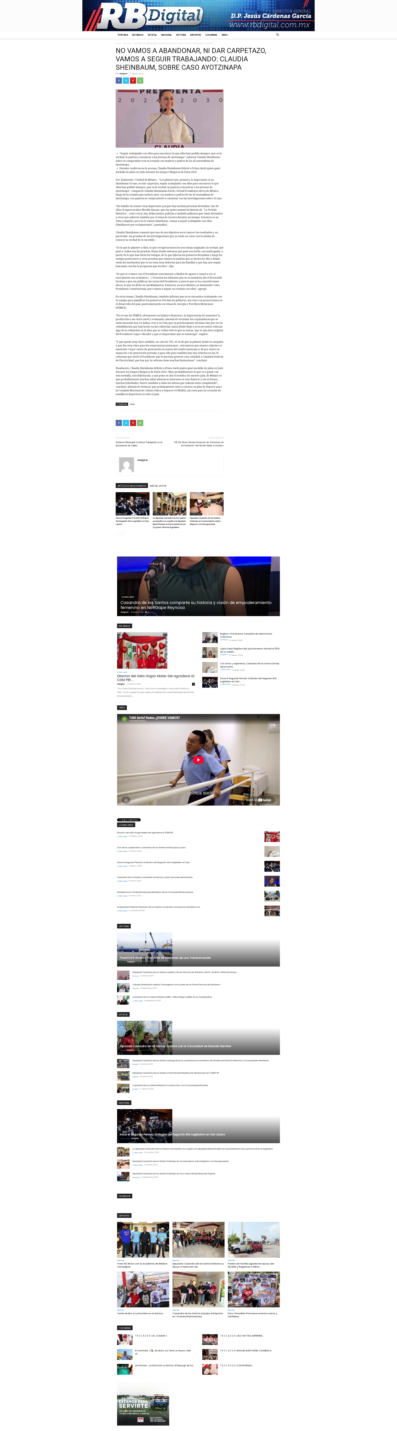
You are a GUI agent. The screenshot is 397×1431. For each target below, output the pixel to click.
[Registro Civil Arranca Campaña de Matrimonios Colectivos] (210, 637)
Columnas (211, 34)
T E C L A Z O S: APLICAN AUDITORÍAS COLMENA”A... (246, 1350)
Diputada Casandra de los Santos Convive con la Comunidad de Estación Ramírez (175, 1046)
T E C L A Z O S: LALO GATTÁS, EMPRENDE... (242, 1335)
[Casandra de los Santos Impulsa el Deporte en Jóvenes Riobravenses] (198, 1289)
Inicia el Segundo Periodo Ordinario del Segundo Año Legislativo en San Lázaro (132, 521)
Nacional (166, 34)
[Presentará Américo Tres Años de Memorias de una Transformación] (198, 949)
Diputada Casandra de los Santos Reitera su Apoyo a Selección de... (198, 1265)
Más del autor (158, 485)
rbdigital (123, 73)
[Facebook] (119, 80)
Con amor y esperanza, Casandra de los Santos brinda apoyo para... (152, 847)
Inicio (118, 43)
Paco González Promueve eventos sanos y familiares (252, 1315)
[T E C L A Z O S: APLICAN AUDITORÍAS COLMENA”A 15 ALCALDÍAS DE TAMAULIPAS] (210, 1354)
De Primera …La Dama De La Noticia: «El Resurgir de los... (164, 1365)
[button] (277, 35)
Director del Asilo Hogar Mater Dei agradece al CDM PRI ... (155, 678)
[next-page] (123, 533)
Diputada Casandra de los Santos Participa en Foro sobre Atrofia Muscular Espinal (174, 1173)
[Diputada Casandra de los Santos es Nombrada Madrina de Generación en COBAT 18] (123, 1076)
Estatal (152, 34)
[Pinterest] (133, 80)
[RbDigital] (198, 15)
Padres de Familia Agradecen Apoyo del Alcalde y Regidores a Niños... (251, 1265)
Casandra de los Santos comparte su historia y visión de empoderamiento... (155, 877)
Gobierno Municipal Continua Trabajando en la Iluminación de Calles (139, 444)
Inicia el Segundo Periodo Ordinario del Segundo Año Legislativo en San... (154, 862)
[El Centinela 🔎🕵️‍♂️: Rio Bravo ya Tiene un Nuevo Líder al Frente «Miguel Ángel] (125, 1354)
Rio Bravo (138, 34)
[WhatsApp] (140, 80)
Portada (123, 34)
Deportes (195, 34)
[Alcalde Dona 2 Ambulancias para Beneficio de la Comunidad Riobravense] (272, 896)
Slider (132, 404)
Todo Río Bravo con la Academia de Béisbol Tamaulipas (142, 1265)
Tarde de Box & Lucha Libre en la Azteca (140, 1313)
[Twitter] (126, 80)
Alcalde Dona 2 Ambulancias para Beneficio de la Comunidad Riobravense (155, 892)
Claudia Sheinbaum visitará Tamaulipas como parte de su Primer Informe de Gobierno (176, 984)
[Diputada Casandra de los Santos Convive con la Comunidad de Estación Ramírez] (198, 1038)
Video (224, 34)
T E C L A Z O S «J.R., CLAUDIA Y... (151, 1335)
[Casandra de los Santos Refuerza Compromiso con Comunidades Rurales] (123, 1088)
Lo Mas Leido (122, 514)
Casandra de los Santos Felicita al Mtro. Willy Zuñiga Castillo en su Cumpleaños (172, 997)
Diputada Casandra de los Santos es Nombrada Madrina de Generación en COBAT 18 (176, 1072)
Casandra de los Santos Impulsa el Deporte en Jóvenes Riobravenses (197, 1315)
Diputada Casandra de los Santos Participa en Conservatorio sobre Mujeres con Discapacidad (205, 521)
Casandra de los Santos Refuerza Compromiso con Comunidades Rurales (170, 1085)
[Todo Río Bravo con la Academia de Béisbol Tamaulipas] (143, 1240)
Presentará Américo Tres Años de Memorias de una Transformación (165, 958)
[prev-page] (118, 533)
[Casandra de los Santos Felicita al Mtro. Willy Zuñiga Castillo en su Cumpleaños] (123, 1000)
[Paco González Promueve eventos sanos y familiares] (254, 1289)
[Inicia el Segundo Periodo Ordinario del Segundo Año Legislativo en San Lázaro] (132, 503)
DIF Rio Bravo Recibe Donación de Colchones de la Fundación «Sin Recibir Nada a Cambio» (199, 444)
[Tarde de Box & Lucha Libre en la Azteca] (143, 1289)
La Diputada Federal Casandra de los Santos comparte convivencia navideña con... (159, 907)
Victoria (181, 34)
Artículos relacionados (132, 485)
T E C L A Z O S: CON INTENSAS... (236, 1365)
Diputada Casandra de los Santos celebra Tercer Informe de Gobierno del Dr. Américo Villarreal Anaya (184, 972)
